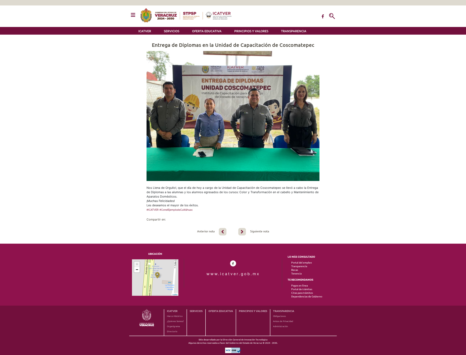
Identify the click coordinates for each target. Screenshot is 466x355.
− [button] (137, 269)
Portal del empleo (301, 262)
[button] (133, 15)
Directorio (172, 331)
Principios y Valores (251, 31)
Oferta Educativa (207, 31)
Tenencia (296, 273)
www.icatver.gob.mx (233, 274)
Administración (280, 326)
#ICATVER (153, 209)
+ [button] (137, 264)
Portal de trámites (301, 289)
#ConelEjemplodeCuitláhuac (176, 209)
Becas (294, 269)
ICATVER (144, 31)
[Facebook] (322, 16)
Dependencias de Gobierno (306, 296)
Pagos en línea (299, 285)
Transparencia (293, 31)
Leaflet (174, 294)
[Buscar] (332, 16)
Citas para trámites (302, 292)
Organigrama (173, 326)
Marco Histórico (175, 316)
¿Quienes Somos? (175, 321)
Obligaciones (279, 316)
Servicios (171, 31)
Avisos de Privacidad (283, 321)
